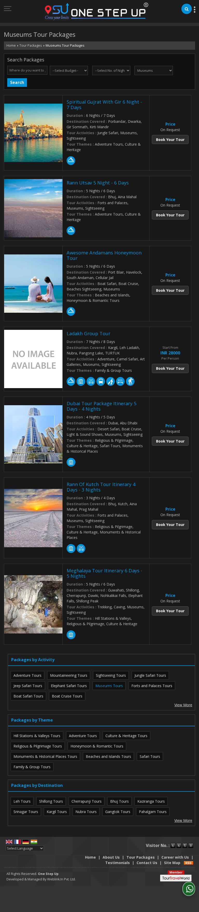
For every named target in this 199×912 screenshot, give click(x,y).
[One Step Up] (96, 12)
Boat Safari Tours (28, 696)
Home (11, 45)
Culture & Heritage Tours (126, 735)
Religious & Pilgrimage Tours (37, 746)
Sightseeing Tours (111, 675)
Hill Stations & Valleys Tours (36, 735)
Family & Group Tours (32, 766)
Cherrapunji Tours (87, 801)
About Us (111, 857)
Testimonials (117, 862)
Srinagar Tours (25, 811)
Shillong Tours (51, 801)
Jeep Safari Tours (27, 685)
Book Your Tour (170, 139)
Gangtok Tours (117, 811)
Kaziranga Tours (151, 801)
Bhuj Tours (119, 801)
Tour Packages (30, 45)
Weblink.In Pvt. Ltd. (61, 879)
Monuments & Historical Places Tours (45, 756)
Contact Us (147, 862)
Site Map (172, 862)
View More (183, 704)
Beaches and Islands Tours (108, 756)
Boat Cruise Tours (67, 696)
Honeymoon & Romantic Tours (96, 746)
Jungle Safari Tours (150, 675)
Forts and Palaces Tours (151, 685)
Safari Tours (150, 756)
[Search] (186, 9)
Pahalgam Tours (153, 811)
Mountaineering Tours (68, 675)
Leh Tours (22, 801)
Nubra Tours (86, 811)
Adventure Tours (27, 675)
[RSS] (188, 862)
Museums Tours (109, 685)
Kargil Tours (57, 811)
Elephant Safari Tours (69, 685)
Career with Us (175, 857)
